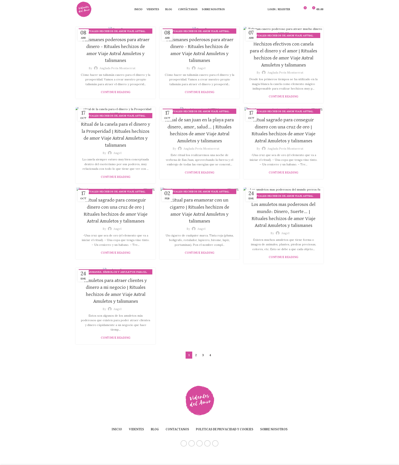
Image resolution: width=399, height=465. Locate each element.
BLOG (155, 429)
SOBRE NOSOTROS (274, 429)
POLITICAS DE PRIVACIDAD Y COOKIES (224, 429)
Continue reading (116, 92)
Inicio (117, 429)
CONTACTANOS (177, 429)
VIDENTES (136, 429)
